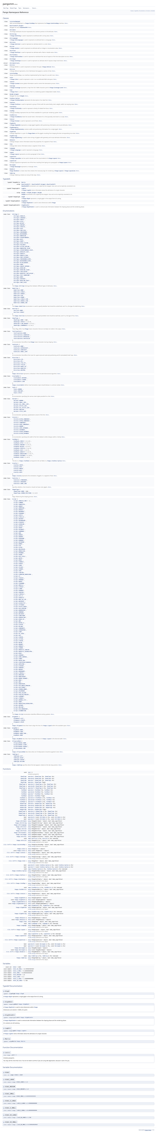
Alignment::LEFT (18, 718)
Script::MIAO (18, 653)
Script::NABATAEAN (19, 683)
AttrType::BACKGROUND (20, 234)
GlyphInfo (13, 123)
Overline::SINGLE (19, 312)
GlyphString (13, 135)
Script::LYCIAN (18, 639)
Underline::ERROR (19, 297)
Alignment (15, 716)
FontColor (15, 478)
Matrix (23, 182)
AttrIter (12, 65)
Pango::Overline (20, 315)
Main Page (5, 8)
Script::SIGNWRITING (20, 710)
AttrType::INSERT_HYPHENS (21, 266)
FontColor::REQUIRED (20, 481)
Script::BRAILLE (18, 585)
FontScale (15, 344)
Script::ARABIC (18, 506)
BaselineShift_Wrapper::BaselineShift (44, 184)
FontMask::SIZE (18, 450)
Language (12, 148)
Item (11, 144)
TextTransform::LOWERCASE (21, 335)
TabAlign (15, 754)
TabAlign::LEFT (18, 756)
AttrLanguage (14, 38)
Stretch (14, 417)
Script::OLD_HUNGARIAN (20, 709)
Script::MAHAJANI (19, 674)
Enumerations (142, 10)
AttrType (15, 214)
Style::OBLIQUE (18, 391)
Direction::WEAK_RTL (20, 368)
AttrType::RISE (18, 239)
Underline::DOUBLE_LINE (21, 301)
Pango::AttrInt (15, 48)
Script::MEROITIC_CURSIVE (21, 649)
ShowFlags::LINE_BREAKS (21, 323)
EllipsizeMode (16, 741)
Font (11, 90)
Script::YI (17, 576)
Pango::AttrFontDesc (17, 56)
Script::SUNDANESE (19, 628)
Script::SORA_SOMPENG (20, 657)
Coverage (12, 86)
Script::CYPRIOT (18, 587)
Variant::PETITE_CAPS (20, 406)
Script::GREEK (18, 527)
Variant (14, 398)
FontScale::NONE (18, 346)
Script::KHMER (18, 544)
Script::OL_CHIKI (19, 633)
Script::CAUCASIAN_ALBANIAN (22, 662)
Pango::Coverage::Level (56, 87)
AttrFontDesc (14, 54)
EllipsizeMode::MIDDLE (20, 746)
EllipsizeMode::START (20, 744)
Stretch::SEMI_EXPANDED (21, 428)
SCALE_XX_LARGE (17, 980)
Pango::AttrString (16, 36)
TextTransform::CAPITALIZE (22, 338)
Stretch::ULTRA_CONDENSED (21, 419)
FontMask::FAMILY (19, 441)
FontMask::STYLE (18, 443)
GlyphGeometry (14, 127)
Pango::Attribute (21, 821)
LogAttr (24, 188)
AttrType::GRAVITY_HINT (21, 255)
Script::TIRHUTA (18, 698)
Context (12, 81)
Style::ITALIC (18, 392)
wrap (29, 821)
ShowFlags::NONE (18, 320)
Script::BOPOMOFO (19, 511)
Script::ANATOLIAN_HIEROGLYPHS (23, 703)
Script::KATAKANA (19, 542)
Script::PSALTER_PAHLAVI (21, 694)
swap (29, 838)
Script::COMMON (18, 502)
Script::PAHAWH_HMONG (20, 689)
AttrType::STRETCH (19, 226)
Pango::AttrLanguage (17, 40)
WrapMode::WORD (18, 729)
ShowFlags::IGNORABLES (20, 325)
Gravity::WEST (18, 470)
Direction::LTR (18, 359)
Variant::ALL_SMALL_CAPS (21, 404)
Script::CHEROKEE (19, 513)
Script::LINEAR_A (19, 673)
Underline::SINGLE (19, 292)
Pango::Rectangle (16, 166)
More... (66, 23)
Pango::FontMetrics (16, 116)
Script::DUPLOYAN (19, 664)
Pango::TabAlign (17, 765)
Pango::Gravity (17, 475)
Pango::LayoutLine (70, 171)
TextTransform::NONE (20, 333)
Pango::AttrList (47, 67)
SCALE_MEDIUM (17, 974)
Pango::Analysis (20, 917)
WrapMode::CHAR (18, 731)
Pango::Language (16, 150)
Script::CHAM (18, 631)
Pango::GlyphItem (21, 907)
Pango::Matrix (21, 1041)
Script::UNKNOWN (18, 612)
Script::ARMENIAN (19, 508)
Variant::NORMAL (18, 400)
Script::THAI (18, 570)
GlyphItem (13, 131)
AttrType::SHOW (18, 264)
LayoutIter (13, 156)
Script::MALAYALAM (19, 549)
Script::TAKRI (18, 658)
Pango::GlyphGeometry (17, 129)
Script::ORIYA (18, 558)
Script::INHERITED (19, 504)
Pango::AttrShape (16, 60)
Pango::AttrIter (21, 836)
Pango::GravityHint (18, 385)
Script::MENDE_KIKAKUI (20, 678)
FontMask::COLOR (18, 457)
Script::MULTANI (18, 707)
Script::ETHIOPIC (19, 522)
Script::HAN (17, 533)
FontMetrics (13, 115)
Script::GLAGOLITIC (19, 603)
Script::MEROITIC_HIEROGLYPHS (23, 651)
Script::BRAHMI (18, 644)
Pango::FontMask (24, 461)
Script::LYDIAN (18, 640)
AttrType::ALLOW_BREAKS (21, 262)
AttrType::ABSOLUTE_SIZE (21, 252)
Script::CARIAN (18, 637)
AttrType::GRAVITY (19, 253)
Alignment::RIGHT (19, 722)
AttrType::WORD (18, 277)
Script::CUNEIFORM (19, 615)
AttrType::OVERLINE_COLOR (21, 269)
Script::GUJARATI (19, 529)
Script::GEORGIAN (19, 524)
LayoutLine (13, 160)
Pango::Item (31, 133)
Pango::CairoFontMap (52, 23)
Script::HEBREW (18, 536)
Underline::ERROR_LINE (20, 302)
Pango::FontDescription (17, 100)
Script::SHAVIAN (18, 592)
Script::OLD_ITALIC (19, 556)
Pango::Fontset (15, 121)
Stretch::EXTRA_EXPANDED (21, 431)
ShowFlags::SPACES (19, 321)
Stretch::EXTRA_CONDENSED (21, 420)
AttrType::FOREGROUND (20, 232)
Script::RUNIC (18, 560)
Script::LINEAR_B (19, 594)
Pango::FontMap (30, 23)
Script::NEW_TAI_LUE (20, 599)
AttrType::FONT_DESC (20, 230)
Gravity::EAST (18, 466)
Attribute (13, 29)
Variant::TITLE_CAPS (20, 411)
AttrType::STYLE (18, 221)
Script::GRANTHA (18, 667)
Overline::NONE (18, 310)
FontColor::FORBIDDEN (20, 480)
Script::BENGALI (18, 509)
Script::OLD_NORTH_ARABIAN (22, 685)
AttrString (13, 34)
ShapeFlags (15, 489)
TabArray (12, 173)
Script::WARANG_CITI (20, 700)
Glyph (23, 196)
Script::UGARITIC (19, 597)
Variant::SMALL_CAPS (20, 402)
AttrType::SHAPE (18, 241)
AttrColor (13, 42)
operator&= (31, 786)
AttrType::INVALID (19, 216)
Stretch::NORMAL (18, 426)
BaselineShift (24, 27)
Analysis (12, 140)
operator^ (31, 780)
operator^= (31, 788)
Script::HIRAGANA (19, 538)
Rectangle (13, 165)
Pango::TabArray (21, 958)
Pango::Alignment (17, 725)
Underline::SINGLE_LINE (21, 299)
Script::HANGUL (18, 535)
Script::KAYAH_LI (19, 622)
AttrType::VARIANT (19, 225)
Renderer (12, 169)
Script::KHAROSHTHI (19, 610)
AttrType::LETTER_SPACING (21, 246)
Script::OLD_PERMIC (19, 687)
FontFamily (13, 106)
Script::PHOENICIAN (19, 617)
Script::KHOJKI (18, 669)
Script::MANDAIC (18, 646)
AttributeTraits (15, 63)
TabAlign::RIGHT (18, 757)
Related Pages (13, 8)
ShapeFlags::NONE (19, 491)
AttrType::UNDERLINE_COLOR (22, 248)
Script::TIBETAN (18, 572)
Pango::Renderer (14, 171)
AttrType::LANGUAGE (19, 217)
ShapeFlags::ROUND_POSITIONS (22, 493)
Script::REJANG (18, 626)
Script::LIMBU (18, 588)
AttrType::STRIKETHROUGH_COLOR (23, 250)
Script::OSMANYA (18, 590)
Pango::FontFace (15, 104)
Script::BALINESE (19, 613)
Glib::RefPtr (7, 844)
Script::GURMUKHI (19, 531)
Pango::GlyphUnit (28, 202)
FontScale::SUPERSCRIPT (21, 348)
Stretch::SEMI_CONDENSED (21, 424)
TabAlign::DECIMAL (19, 761)
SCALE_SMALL (16, 972)
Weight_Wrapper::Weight (34, 192)
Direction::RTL (18, 361)
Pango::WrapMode (17, 738)
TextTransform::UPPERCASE (21, 336)
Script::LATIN (18, 547)
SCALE (14, 967)
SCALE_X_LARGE (17, 978)
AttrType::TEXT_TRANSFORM (21, 275)
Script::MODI (18, 680)
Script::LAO (17, 545)
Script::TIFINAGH (19, 605)
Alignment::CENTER (19, 720)
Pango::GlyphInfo (16, 125)
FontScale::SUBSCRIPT (20, 349)
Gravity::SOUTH (18, 465)
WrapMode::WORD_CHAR (20, 733)
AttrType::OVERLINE (19, 268)
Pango (54, 202)
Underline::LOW (18, 295)
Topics (19, 8)
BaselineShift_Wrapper (16, 25)
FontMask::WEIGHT (19, 446)
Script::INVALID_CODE (20, 500)
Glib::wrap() (32, 842)
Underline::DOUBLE (19, 293)
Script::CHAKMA (18, 648)
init (29, 772)
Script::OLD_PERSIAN (20, 608)
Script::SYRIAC (18, 563)
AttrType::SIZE (18, 228)
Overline (15, 308)
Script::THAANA (18, 569)
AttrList (12, 69)
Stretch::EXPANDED (19, 429)
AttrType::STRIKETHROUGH (21, 237)
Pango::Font (14, 92)
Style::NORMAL (18, 389)
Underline (15, 288)
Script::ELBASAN (18, 666)
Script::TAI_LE (18, 596)
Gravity (14, 463)
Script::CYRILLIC (19, 517)
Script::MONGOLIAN (19, 551)
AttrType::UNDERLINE (20, 235)
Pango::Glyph (26, 198)
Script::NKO (17, 621)
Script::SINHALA (18, 561)
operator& (31, 778)
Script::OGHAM (18, 554)
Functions (148, 10)
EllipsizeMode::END (19, 748)
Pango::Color (14, 79)
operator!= (31, 819)
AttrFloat (13, 50)
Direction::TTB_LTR (19, 363)
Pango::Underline (20, 306)
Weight (22, 96)
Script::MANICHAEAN (19, 676)
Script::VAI (17, 635)
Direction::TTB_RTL (19, 364)
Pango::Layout (15, 154)
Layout (12, 152)
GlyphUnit (24, 201)
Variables (153, 10)
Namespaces (26, 8)
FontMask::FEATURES (19, 455)
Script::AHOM (18, 701)
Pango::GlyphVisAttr (28, 207)
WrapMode (15, 728)
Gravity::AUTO (18, 472)
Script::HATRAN (18, 705)
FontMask (15, 439)
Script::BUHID (18, 581)
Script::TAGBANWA (19, 583)
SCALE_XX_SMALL (17, 969)
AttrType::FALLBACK (19, 244)
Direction (15, 357)
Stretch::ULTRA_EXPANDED (21, 433)
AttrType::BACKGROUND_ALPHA (22, 260)
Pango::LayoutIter (16, 158)
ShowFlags (15, 318)
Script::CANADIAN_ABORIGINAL (22, 574)
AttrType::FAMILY (19, 219)
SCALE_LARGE (16, 976)
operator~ (31, 782)
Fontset (12, 119)
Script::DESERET (18, 518)
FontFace (12, 102)
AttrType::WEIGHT (19, 223)
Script (14, 499)
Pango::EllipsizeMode (18, 752)
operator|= (31, 784)
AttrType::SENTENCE (19, 278)
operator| (31, 776)
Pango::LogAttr (27, 190)
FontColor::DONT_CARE (20, 483)
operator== (31, 817)
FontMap (12, 110)
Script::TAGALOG (18, 578)
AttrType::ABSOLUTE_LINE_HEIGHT (23, 273)
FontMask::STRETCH (19, 448)
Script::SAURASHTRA (19, 630)
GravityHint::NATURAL (20, 378)
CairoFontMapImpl (15, 21)
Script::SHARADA (18, 655)
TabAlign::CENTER (19, 759)
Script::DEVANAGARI (19, 520)
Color (11, 77)
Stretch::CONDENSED (19, 422)
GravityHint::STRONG (20, 379)
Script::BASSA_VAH (19, 660)
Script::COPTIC (18, 515)
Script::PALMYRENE (19, 691)
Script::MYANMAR (18, 552)
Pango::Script (19, 714)
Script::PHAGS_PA (19, 619)
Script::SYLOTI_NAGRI (20, 606)
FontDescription (15, 98)
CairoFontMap (14, 73)
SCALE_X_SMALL (17, 971)
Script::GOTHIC (18, 526)
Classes (34, 8)
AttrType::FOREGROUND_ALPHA (22, 259)
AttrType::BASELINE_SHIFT (21, 280)
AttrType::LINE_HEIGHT (20, 271)
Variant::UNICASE (19, 409)
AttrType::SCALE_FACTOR (21, 243)
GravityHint (16, 376)
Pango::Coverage (15, 87)
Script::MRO (17, 682)
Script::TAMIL (18, 565)
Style (14, 387)
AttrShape (13, 59)
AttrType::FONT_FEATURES (21, 257)
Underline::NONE (18, 290)
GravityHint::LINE (19, 381)
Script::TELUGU (18, 567)
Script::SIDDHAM (18, 696)
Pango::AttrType (20, 286)
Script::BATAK (18, 642)
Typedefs (136, 10)
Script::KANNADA (18, 540)
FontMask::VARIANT (19, 444)
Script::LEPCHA (18, 624)
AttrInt (12, 46)
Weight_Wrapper (14, 94)
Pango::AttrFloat (15, 52)
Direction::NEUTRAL (19, 370)
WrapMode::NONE (18, 735)
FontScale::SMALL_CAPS (20, 351)
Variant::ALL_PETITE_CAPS (21, 407)
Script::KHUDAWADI (19, 671)
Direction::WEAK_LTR (20, 366)
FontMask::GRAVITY (19, 452)
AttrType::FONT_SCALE (20, 282)
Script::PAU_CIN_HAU (20, 692)
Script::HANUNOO (18, 579)
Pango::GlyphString (16, 137)
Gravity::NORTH (18, 468)
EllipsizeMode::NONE (20, 743)
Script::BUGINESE (19, 601)
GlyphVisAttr (25, 205)
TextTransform (16, 331)
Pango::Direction (17, 373)
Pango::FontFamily (16, 108)
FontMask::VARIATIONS (20, 453)
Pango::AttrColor (15, 44)
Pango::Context (15, 83)
